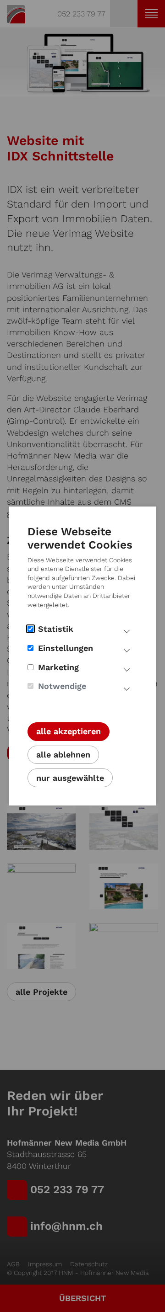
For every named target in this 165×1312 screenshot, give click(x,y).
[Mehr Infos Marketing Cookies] (127, 668)
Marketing (58, 667)
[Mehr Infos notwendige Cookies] (127, 687)
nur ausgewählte (70, 778)
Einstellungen (65, 648)
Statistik (55, 629)
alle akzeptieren (68, 731)
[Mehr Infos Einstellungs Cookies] (127, 649)
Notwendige (62, 686)
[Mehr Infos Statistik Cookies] (127, 630)
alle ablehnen (63, 754)
